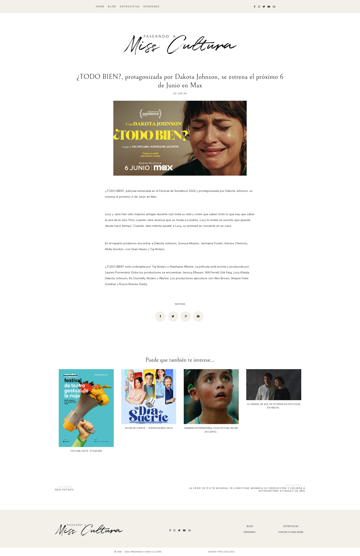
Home (100, 6)
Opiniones (151, 6)
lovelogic (228, 552)
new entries (64, 489)
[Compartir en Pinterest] (185, 316)
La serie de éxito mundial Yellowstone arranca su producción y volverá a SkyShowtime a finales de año (247, 489)
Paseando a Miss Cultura (146, 552)
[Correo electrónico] (198, 316)
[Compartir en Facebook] (160, 316)
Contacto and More (291, 532)
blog (112, 6)
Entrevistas (130, 6)
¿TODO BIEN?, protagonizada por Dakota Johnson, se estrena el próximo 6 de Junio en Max (180, 81)
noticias (180, 304)
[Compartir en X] (173, 316)
